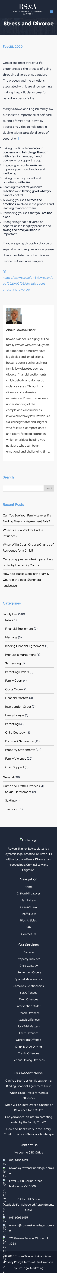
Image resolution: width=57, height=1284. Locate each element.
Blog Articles (28, 920)
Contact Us (28, 934)
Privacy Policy (13, 1262)
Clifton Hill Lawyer (28, 893)
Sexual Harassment (18, 792)
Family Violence (15, 759)
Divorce (28, 952)
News (9, 620)
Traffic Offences (28, 1053)
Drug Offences (28, 999)
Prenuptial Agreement (20, 655)
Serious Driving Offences (28, 1060)
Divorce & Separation (19, 741)
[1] (19, 139)
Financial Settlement (19, 629)
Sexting (10, 800)
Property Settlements (20, 750)
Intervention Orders (28, 972)
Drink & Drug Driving (28, 1046)
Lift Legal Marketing (30, 1268)
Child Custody (15, 732)
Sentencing (13, 663)
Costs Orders (14, 689)
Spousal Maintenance (28, 979)
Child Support (14, 767)
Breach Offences (28, 1013)
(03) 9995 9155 (18, 1160)
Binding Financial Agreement (24, 646)
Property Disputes (28, 959)
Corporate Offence (28, 1040)
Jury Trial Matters (28, 1026)
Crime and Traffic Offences (21, 786)
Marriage (11, 637)
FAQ (28, 927)
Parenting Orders (17, 672)
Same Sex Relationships (28, 986)
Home (28, 887)
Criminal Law (28, 907)
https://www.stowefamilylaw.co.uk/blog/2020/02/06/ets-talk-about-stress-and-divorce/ (28, 283)
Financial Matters (16, 698)
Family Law (10, 614)
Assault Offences (29, 1019)
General (8, 777)
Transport (12, 809)
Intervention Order (18, 707)
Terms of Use (32, 1262)
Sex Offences (28, 992)
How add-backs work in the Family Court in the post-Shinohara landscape (26, 580)
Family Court (13, 681)
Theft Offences (28, 1033)
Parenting (12, 724)
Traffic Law (28, 914)
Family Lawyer (14, 715)
